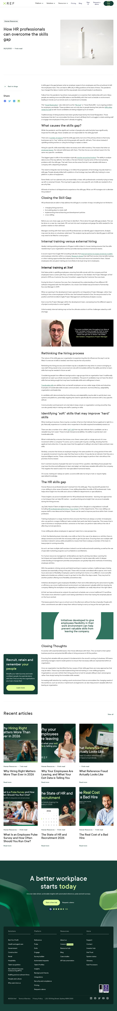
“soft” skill (70, 430)
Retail (10, 956)
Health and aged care (15, 944)
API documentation (67, 961)
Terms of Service (24, 999)
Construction (12, 952)
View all (110, 714)
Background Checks (41, 973)
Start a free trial (51, 902)
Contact (89, 944)
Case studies (64, 956)
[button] (39, 3)
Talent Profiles (39, 965)
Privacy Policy (38, 999)
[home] (15, 3)
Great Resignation (51, 105)
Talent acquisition (14, 965)
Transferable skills (47, 385)
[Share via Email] (18, 101)
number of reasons (56, 138)
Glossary (89, 961)
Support (89, 940)
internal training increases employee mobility (97, 254)
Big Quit (78, 105)
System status (91, 956)
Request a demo (68, 902)
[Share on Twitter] (9, 101)
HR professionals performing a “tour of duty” (63, 509)
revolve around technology (86, 158)
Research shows (77, 256)
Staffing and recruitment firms (18, 975)
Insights (37, 969)
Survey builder (39, 956)
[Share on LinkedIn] (14, 101)
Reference (38, 940)
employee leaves (47, 150)
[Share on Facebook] (5, 101)
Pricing (36, 985)
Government (12, 948)
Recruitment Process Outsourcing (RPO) (15, 970)
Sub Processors (91, 965)
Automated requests (41, 961)
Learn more (20, 688)
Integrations (38, 977)
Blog (62, 952)
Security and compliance (43, 981)
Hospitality (12, 961)
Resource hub (65, 948)
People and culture (15, 979)
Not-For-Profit (13, 940)
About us (63, 940)
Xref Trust (89, 952)
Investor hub (90, 948)
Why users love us (14, 983)
